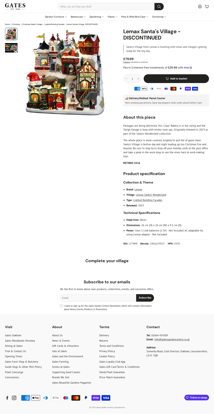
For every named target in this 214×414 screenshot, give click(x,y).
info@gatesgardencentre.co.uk (172, 339)
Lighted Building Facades (147, 200)
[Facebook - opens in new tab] (7, 398)
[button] (110, 6)
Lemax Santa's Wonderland (151, 195)
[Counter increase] (138, 78)
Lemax (138, 189)
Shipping (126, 62)
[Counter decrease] (126, 78)
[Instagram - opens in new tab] (14, 398)
